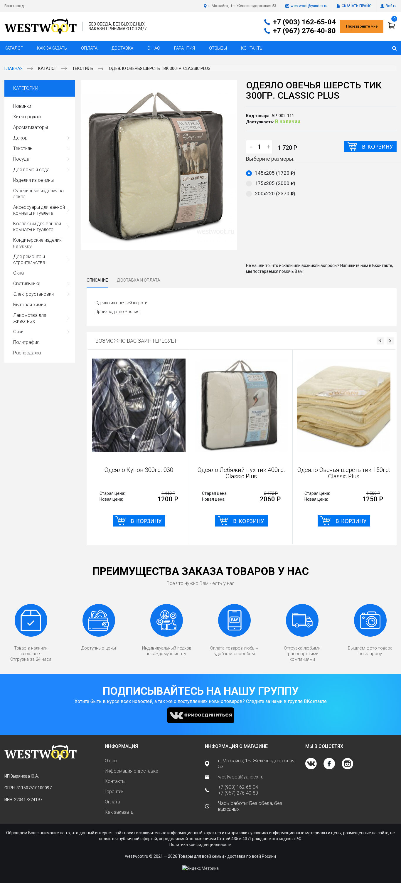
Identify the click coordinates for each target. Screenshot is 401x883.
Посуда (21, 159)
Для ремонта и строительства (29, 259)
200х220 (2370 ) (275, 193)
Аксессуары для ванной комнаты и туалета (39, 210)
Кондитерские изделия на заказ (37, 243)
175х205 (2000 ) (275, 183)
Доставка (122, 48)
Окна (18, 273)
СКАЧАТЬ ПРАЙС (356, 6)
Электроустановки (33, 294)
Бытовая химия (29, 304)
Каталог (13, 48)
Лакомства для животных (29, 318)
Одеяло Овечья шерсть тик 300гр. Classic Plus (159, 68)
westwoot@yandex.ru (309, 6)
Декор (20, 138)
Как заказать (52, 48)
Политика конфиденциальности (200, 844)
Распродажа (27, 353)
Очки (18, 331)
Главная (13, 68)
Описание (97, 280)
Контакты (252, 48)
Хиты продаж (27, 117)
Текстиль (82, 68)
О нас (153, 48)
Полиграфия (26, 342)
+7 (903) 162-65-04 (304, 22)
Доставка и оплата (138, 280)
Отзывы (218, 48)
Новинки (22, 106)
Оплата (89, 48)
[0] (392, 25)
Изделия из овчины (33, 180)
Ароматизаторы (30, 127)
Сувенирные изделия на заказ (38, 193)
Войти (391, 6)
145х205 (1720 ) (275, 173)
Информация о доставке (131, 771)
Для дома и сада (31, 169)
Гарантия (184, 48)
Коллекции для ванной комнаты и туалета (37, 226)
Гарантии (114, 791)
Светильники (26, 283)
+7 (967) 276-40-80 (304, 31)
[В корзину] (370, 146)
